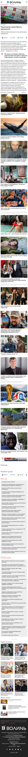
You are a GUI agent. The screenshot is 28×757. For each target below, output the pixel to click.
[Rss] (21, 750)
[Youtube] (18, 749)
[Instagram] (13, 749)
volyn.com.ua (11, 721)
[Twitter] (10, 749)
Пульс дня (12, 4)
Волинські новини (4, 4)
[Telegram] (15, 749)
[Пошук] (26, 2)
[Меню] (1, 2)
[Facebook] (7, 749)
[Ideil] (14, 752)
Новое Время (14, 51)
